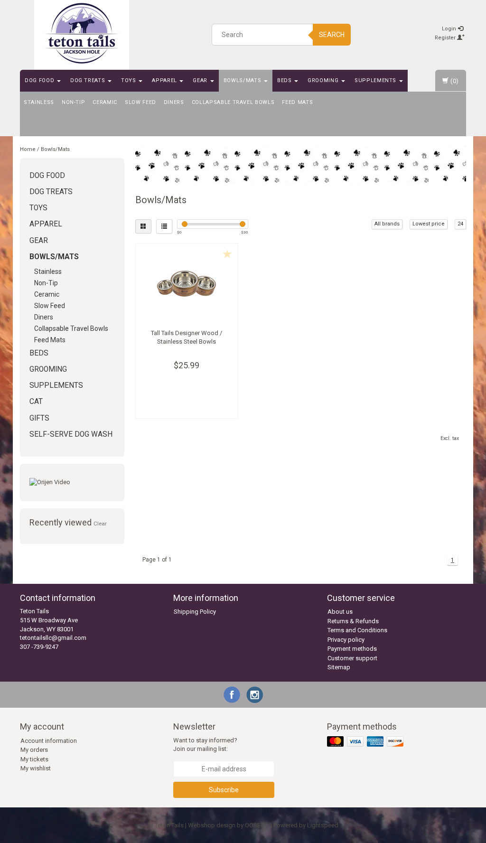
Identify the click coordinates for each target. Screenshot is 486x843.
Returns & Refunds (353, 621)
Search (332, 34)
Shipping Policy (195, 611)
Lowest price (428, 224)
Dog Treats (88, 80)
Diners (174, 102)
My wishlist (35, 768)
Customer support (352, 658)
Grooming (324, 80)
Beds (285, 80)
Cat (36, 401)
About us (340, 611)
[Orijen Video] (72, 482)
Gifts (39, 418)
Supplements (376, 80)
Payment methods (352, 648)
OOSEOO (257, 825)
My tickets (34, 759)
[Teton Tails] (81, 33)
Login (450, 29)
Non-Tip (73, 102)
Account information (48, 740)
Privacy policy (345, 639)
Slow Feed (140, 102)
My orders (34, 749)
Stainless (39, 102)
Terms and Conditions (357, 630)
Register (446, 38)
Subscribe (224, 790)
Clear (100, 523)
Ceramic (105, 102)
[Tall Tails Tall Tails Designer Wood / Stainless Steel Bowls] (187, 283)
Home (28, 149)
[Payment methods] (366, 741)
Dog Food (40, 80)
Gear (201, 80)
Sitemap (338, 667)
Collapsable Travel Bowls (233, 102)
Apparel (165, 80)
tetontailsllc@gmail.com (53, 637)
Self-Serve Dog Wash (70, 434)
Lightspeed (322, 825)
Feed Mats (297, 102)
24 (460, 224)
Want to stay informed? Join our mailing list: (205, 745)
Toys (129, 80)
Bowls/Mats (243, 80)
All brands (387, 224)
